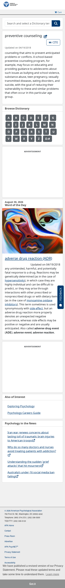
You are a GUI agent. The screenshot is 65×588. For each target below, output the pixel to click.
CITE (56, 42)
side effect (36, 308)
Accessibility (9, 562)
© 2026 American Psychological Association (23, 510)
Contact (7, 530)
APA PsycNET (11, 546)
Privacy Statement (12, 552)
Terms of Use (10, 557)
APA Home (9, 525)
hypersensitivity (15, 280)
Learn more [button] (52, 574)
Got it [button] (32, 583)
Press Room (9, 536)
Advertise (8, 541)
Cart (60, 12)
